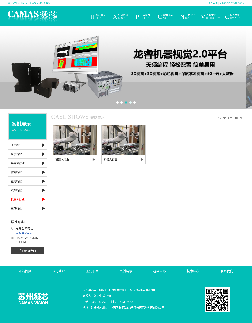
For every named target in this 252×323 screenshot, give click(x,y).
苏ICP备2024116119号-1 (143, 290)
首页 (229, 118)
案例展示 (239, 118)
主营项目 (92, 271)
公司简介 (58, 271)
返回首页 (213, 3)
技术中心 (193, 271)
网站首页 (25, 271)
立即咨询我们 (27, 250)
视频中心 (159, 271)
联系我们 (226, 271)
